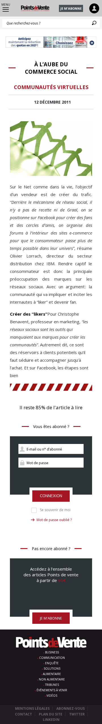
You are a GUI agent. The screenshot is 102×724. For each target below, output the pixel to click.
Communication (52, 658)
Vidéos (51, 696)
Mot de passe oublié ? (54, 519)
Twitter (77, 714)
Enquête (52, 663)
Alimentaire (52, 674)
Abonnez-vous (70, 708)
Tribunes (52, 685)
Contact (23, 714)
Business (52, 652)
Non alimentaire (52, 679)
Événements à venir (52, 690)
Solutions (52, 668)
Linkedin (51, 719)
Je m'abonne (71, 8)
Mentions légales (32, 708)
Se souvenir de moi (55, 510)
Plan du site (50, 714)
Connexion (51, 496)
